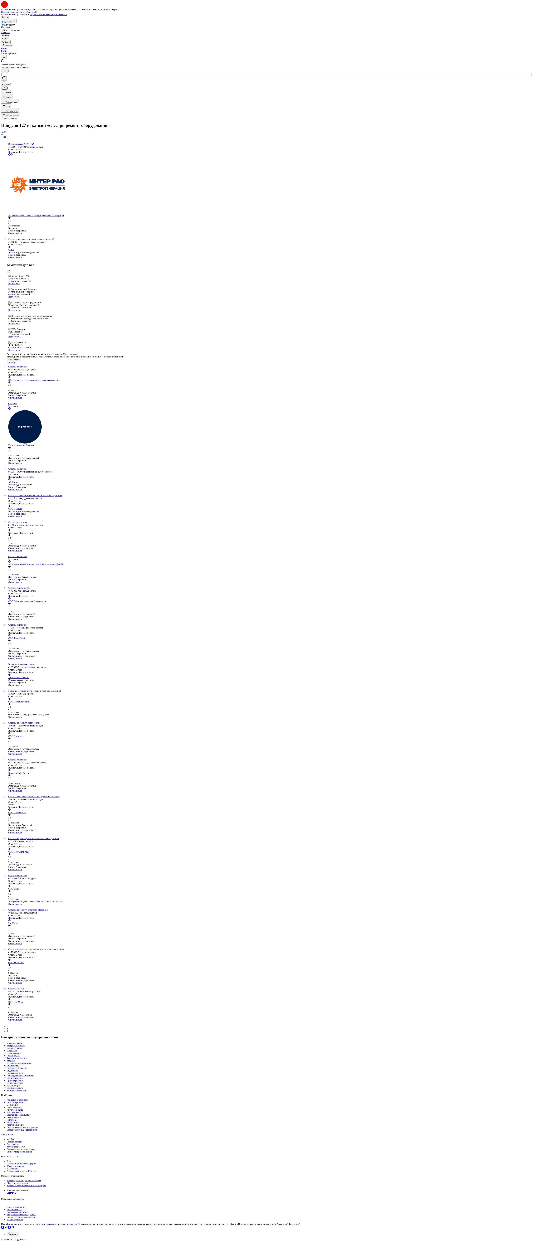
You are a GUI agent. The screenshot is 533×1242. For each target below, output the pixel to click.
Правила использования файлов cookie (48, 14)
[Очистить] (5, 71)
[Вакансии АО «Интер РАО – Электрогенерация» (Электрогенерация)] (269, 185)
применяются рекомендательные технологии (56, 1224)
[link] (6, 42)
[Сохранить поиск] (4, 78)
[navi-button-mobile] (4, 57)
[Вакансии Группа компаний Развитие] (269, 427)
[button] (4, 48)
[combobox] (14, 64)
